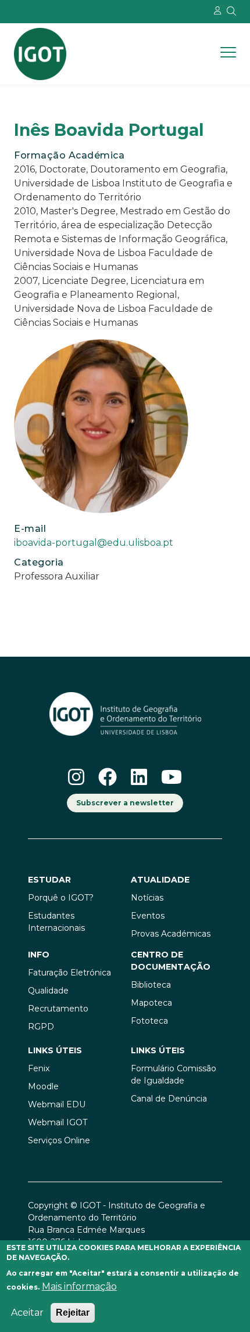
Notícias (147, 897)
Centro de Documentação (170, 960)
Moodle (43, 1086)
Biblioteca (151, 985)
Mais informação (79, 1286)
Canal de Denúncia (169, 1098)
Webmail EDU (56, 1104)
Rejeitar (73, 1312)
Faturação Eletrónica (69, 972)
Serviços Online (59, 1140)
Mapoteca (151, 1003)
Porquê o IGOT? (61, 897)
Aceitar (27, 1312)
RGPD (41, 1026)
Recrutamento (58, 1008)
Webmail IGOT (57, 1122)
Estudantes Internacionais (56, 921)
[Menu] (228, 54)
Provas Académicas (170, 933)
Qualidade (48, 990)
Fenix (38, 1068)
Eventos (148, 915)
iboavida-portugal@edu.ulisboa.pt (93, 542)
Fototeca (149, 1021)
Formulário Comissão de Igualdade (173, 1074)
